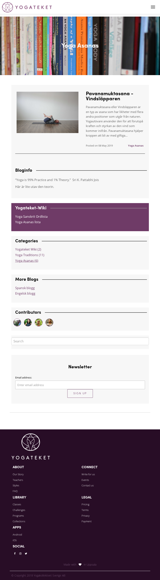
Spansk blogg (25, 288)
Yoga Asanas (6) (26, 260)
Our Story (18, 474)
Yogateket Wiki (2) (28, 249)
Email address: (23, 377)
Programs (18, 515)
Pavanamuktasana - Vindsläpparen (109, 96)
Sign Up (80, 393)
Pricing (85, 504)
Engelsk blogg (25, 293)
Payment (87, 521)
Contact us (88, 485)
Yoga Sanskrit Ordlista (31, 216)
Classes (17, 504)
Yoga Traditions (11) (29, 255)
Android (17, 534)
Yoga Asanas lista (28, 222)
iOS (15, 540)
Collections (19, 521)
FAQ (15, 491)
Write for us (88, 474)
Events (85, 480)
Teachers (18, 480)
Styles (16, 485)
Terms (85, 510)
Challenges (19, 510)
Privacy (86, 515)
